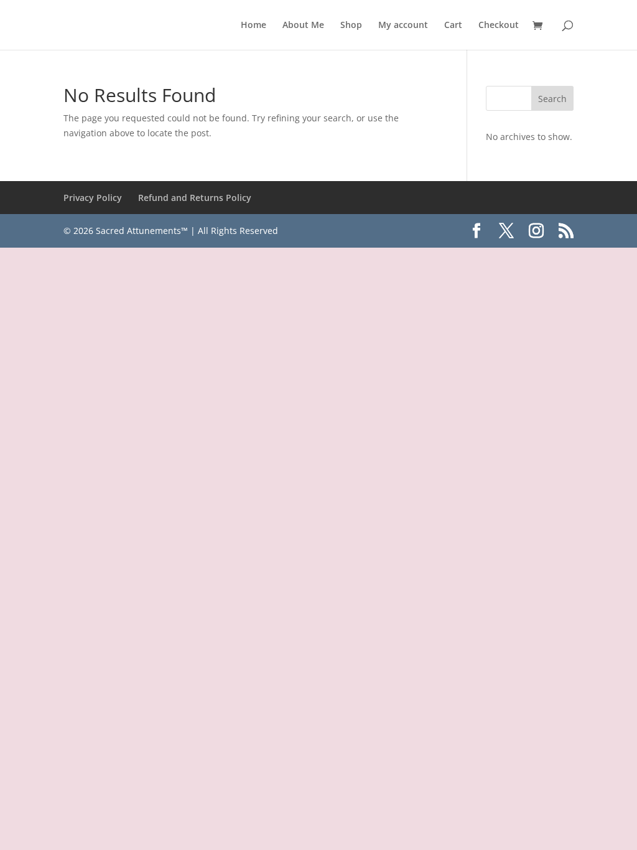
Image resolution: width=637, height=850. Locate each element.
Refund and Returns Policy (194, 197)
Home (253, 25)
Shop (351, 25)
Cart (453, 25)
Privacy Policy (92, 197)
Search (552, 99)
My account (403, 25)
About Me (303, 25)
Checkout (498, 25)
